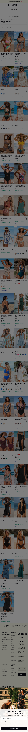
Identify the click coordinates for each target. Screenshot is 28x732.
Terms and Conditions (8, 724)
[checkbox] (1, 721)
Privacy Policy (17, 724)
